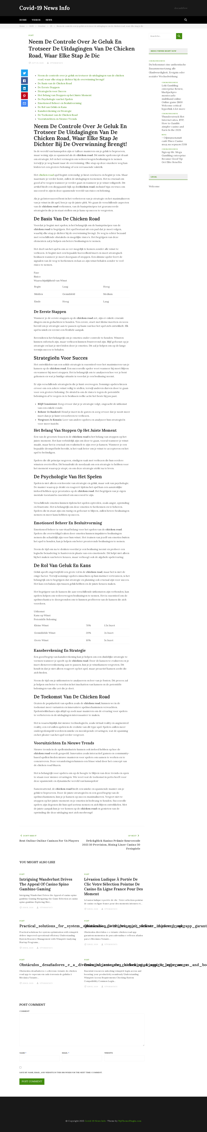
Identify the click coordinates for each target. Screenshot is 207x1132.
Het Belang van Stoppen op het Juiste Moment (65, 95)
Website (108, 1053)
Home (23, 20)
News (49, 20)
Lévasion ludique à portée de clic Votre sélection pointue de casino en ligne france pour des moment (113, 886)
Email (65, 1053)
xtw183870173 (56, 63)
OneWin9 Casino (27, 1108)
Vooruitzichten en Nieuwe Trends (57, 118)
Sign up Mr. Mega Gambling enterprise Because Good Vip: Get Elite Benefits (174, 157)
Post (31, 35)
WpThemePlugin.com (129, 1121)
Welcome (154, 186)
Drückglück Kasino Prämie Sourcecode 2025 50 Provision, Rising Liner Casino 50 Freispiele (111, 844)
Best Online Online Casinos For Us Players (49, 840)
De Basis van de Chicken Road (55, 83)
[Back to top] (198, 1123)
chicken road (46, 174)
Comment (24, 1011)
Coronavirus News (157, 61)
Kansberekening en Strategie (55, 110)
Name (22, 1053)
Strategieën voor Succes (52, 91)
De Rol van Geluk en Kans (52, 107)
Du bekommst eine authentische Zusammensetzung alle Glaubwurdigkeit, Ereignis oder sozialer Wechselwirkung (167, 70)
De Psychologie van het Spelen (55, 99)
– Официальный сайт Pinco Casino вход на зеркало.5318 (174, 141)
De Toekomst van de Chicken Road (58, 114)
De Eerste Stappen (49, 87)
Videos (36, 20)
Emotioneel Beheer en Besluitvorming (60, 103)
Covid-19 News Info (44, 7)
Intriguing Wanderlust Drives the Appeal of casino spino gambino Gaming (45, 884)
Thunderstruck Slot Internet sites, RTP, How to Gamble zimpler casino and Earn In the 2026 (173, 123)
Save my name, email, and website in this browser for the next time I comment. (60, 1072)
